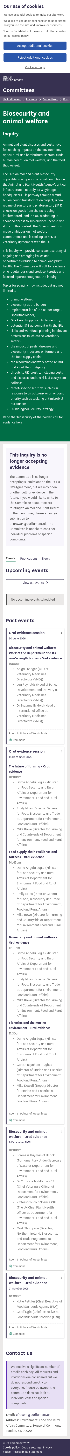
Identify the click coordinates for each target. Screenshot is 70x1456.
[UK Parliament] (13, 78)
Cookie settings (35, 67)
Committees (19, 90)
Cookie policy (11, 1447)
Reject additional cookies (35, 57)
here (19, 422)
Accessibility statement (27, 1451)
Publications (28, 558)
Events (11, 558)
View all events (34, 583)
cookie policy (20, 36)
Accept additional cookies (35, 46)
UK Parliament (12, 99)
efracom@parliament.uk (33, 1415)
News (46, 558)
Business (31, 99)
